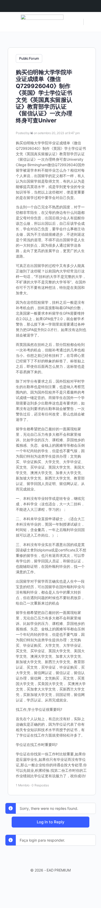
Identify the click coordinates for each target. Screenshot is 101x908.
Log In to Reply (50, 821)
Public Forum (29, 58)
